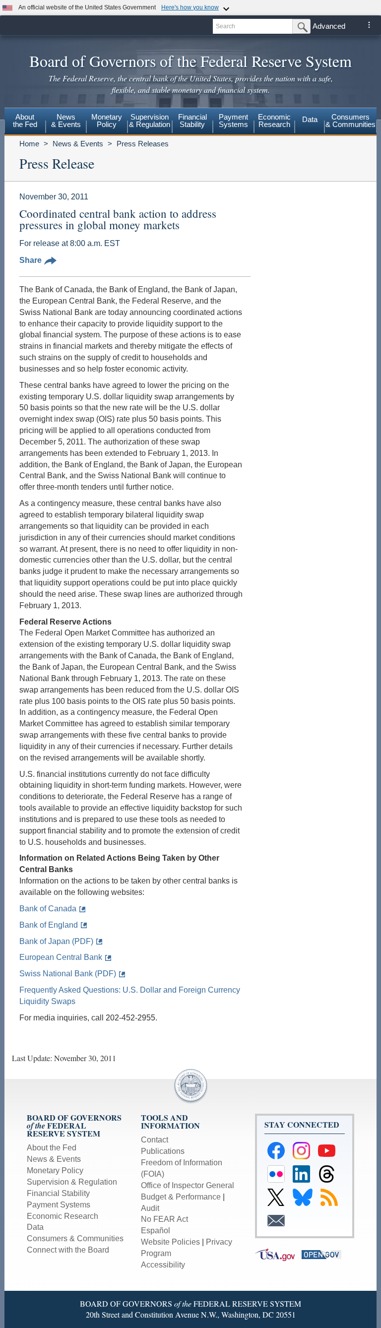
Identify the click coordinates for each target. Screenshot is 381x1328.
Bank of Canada (47, 908)
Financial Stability (58, 1193)
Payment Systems (58, 1205)
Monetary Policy (55, 1170)
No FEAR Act (164, 1219)
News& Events (66, 120)
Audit (150, 1208)
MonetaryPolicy (106, 120)
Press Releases (143, 143)
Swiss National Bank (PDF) (67, 973)
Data (310, 119)
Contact (154, 1140)
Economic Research (62, 1216)
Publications (163, 1151)
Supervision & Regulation (72, 1182)
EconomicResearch (274, 120)
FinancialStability (192, 120)
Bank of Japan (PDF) (56, 941)
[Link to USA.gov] (278, 1254)
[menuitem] (25, 122)
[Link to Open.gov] (324, 1254)
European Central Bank (60, 957)
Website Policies (170, 1242)
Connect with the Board (68, 1250)
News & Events (78, 143)
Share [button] (30, 260)
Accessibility (163, 1265)
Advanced (329, 26)
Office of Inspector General (187, 1185)
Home (29, 143)
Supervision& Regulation (149, 120)
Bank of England (48, 925)
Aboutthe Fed (25, 120)
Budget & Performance (181, 1197)
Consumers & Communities (350, 120)
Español (155, 1230)
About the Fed (51, 1147)
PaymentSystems (233, 120)
